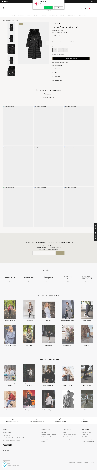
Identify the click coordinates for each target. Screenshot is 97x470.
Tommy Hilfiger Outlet (87, 439)
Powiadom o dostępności (71, 58)
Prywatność (86, 462)
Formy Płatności (45, 439)
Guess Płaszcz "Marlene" (13, 20)
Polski (92, 1)
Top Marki (35, 15)
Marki (28, 15)
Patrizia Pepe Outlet (87, 432)
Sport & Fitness (53, 15)
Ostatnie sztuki (71, 15)
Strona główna (5, 20)
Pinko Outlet (85, 434)
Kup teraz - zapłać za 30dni (69, 434)
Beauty (62, 15)
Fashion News (82, 15)
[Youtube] (5, 1)
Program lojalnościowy (68, 437)
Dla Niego (21, 15)
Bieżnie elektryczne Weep (88, 441)
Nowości (43, 15)
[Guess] (56, 23)
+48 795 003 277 (7, 435)
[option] (33, 43)
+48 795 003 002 (7, 432)
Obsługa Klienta (72, 462)
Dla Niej (13, 15)
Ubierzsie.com (79, 462)
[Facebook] (2, 1)
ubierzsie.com (9, 465)
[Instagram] (7, 1)
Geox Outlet (85, 437)
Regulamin (43, 432)
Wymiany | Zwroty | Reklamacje (48, 434)
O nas (64, 432)
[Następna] (47, 43)
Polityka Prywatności (46, 437)
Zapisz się (60, 253)
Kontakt (43, 441)
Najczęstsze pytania (67, 439)
